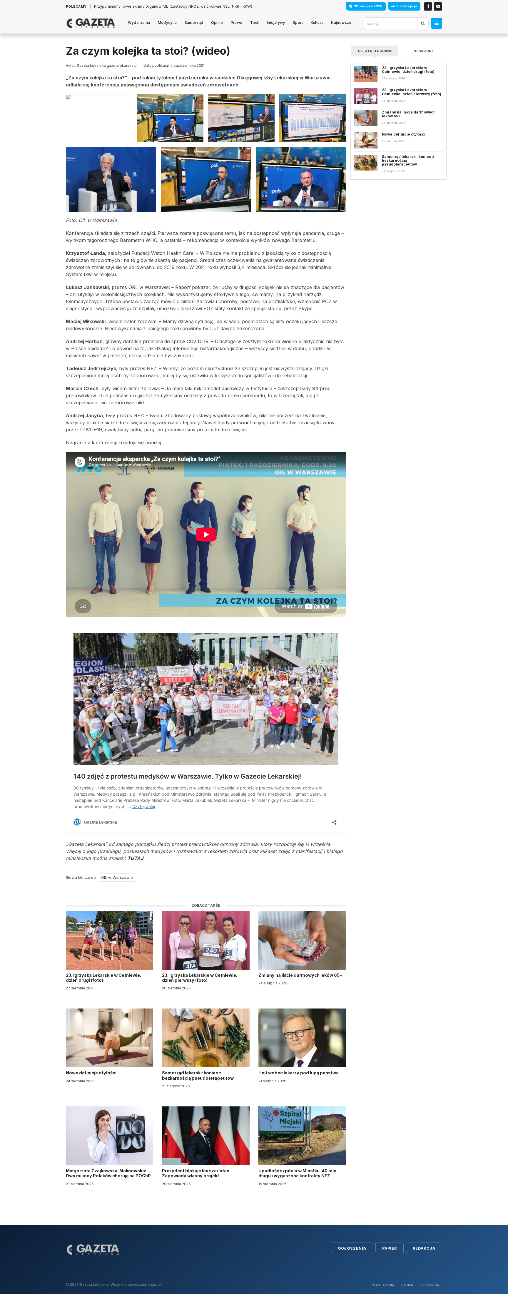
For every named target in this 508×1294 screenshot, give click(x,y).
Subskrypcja (406, 6)
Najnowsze (341, 22)
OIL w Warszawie (117, 877)
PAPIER (407, 1285)
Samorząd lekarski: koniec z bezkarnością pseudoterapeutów (198, 1075)
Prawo (237, 22)
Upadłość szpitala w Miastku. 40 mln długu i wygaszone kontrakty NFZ (297, 1173)
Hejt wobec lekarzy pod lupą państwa (299, 1072)
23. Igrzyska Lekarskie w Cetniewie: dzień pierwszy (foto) (199, 978)
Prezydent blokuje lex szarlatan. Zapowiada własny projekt (196, 1173)
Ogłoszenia (352, 1248)
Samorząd (194, 22)
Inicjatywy (276, 22)
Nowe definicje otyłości (91, 1072)
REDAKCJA (429, 1285)
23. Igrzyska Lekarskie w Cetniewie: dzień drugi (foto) (103, 978)
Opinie (217, 22)
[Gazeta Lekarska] (91, 23)
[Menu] (436, 23)
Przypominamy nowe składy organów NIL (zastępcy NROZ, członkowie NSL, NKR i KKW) (173, 6)
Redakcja (424, 1248)
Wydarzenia (139, 22)
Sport (298, 22)
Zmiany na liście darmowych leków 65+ (300, 975)
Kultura (317, 22)
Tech (255, 22)
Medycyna (167, 22)
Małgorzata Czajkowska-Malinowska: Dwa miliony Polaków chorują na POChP (108, 1173)
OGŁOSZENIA (383, 1285)
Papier (389, 1248)
